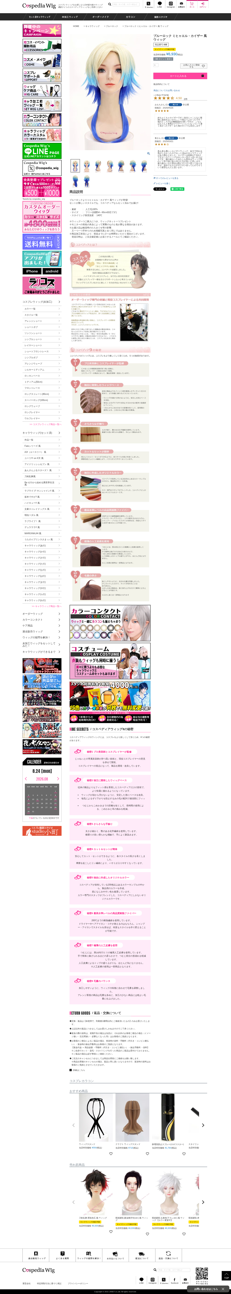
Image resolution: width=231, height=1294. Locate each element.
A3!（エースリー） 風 (35, 452)
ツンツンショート (33, 333)
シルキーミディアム (34, 369)
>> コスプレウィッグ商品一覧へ (46, 424)
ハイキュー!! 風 (32, 503)
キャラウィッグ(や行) (35, 588)
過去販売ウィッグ (32, 631)
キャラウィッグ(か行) (35, 551)
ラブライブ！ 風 (33, 521)
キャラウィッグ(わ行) (35, 600)
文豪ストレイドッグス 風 (37, 509)
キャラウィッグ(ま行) (35, 582)
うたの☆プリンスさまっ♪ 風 (39, 539)
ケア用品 (27, 625)
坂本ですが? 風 (32, 497)
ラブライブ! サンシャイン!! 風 (39, 490)
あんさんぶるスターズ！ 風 (38, 470)
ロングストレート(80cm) (37, 394)
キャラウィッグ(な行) (35, 570)
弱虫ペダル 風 (31, 515)
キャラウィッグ (92, 26)
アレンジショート (33, 321)
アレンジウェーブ (33, 363)
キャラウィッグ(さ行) (35, 557)
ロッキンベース (32, 376)
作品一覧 (29, 440)
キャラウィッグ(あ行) (35, 545)
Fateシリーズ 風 (33, 446)
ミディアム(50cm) (33, 382)
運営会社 (26, 1283)
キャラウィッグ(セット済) (37, 432)
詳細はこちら (79, 1070)
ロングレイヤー (32, 412)
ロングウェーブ (32, 406)
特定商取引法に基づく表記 (49, 1283)
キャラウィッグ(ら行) (35, 594)
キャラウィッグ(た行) (35, 564)
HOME (76, 26)
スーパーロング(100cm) (36, 400)
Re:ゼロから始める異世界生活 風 (39, 483)
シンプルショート (33, 339)
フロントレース (32, 388)
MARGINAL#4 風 (33, 533)
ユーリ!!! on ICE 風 (34, 458)
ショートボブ (31, 327)
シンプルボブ (31, 357)
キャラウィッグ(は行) (35, 576)
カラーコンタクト (32, 619)
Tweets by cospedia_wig (33, 199)
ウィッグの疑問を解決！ (36, 637)
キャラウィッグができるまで (38, 651)
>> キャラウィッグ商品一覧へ (47, 606)
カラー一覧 (30, 309)
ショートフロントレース (37, 351)
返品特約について (161, 84)
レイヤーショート (33, 345)
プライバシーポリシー (78, 1283)
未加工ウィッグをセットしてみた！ (38, 644)
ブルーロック (112, 26)
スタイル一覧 (31, 315)
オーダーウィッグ (32, 613)
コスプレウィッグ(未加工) (37, 301)
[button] (74, 1125)
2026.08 (42, 779)
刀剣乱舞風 (30, 476)
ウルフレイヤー (32, 418)
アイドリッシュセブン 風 (37, 464)
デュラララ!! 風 (32, 527)
